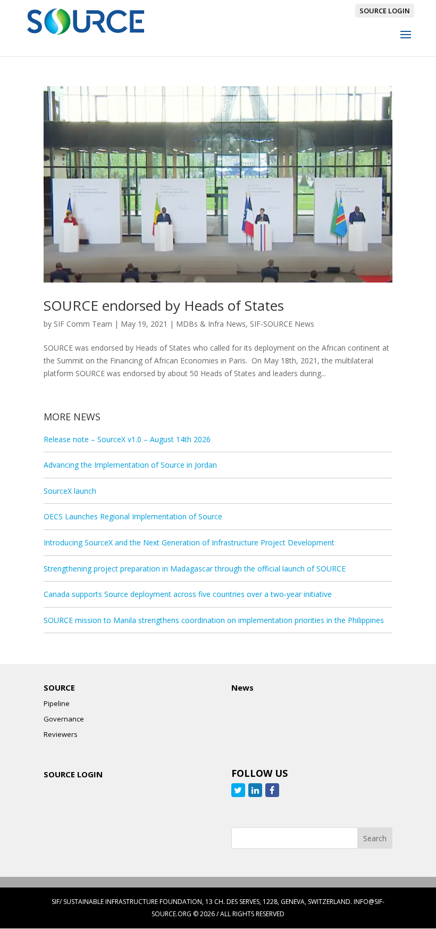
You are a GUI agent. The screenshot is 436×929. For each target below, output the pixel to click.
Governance (64, 719)
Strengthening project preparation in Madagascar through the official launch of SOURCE (195, 568)
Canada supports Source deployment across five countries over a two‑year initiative (188, 594)
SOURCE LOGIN (384, 10)
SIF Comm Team (83, 324)
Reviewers (61, 734)
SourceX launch (70, 491)
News (242, 687)
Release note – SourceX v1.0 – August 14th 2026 (127, 439)
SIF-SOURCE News (282, 324)
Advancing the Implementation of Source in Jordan (130, 465)
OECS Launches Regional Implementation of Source (133, 516)
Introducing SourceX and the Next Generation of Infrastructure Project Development (189, 542)
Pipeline (57, 703)
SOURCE (59, 687)
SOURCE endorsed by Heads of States (164, 305)
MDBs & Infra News (211, 324)
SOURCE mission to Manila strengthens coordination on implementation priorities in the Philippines (214, 620)
